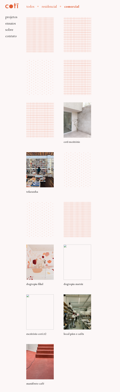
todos (30, 6)
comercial (71, 6)
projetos (11, 16)
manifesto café (35, 383)
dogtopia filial (34, 284)
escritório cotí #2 (36, 334)
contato (11, 35)
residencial (49, 6)
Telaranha (32, 192)
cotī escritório (72, 142)
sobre (9, 29)
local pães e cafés (74, 334)
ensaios (10, 23)
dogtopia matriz (73, 284)
